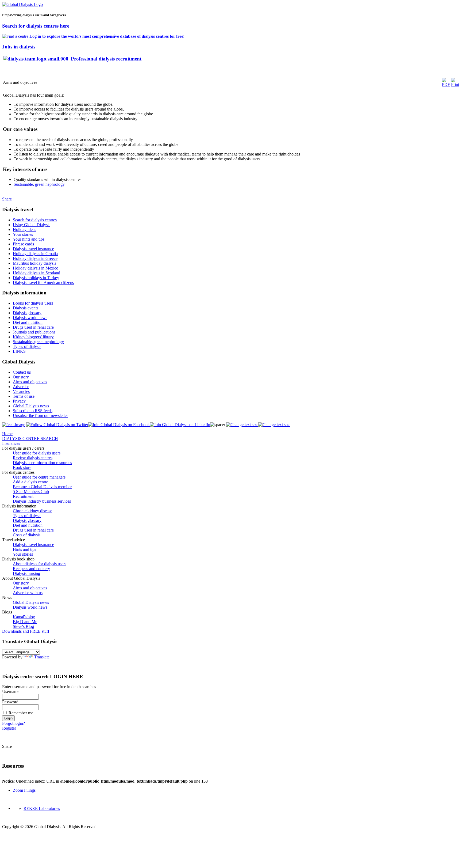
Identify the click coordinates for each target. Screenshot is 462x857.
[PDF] (446, 84)
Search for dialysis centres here (35, 26)
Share (7, 199)
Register (9, 728)
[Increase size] (242, 424)
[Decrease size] (274, 424)
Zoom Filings (24, 790)
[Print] (455, 84)
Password (10, 702)
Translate (41, 657)
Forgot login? (13, 723)
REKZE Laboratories (42, 808)
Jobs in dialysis (18, 47)
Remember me (21, 713)
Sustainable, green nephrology (39, 184)
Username (10, 691)
